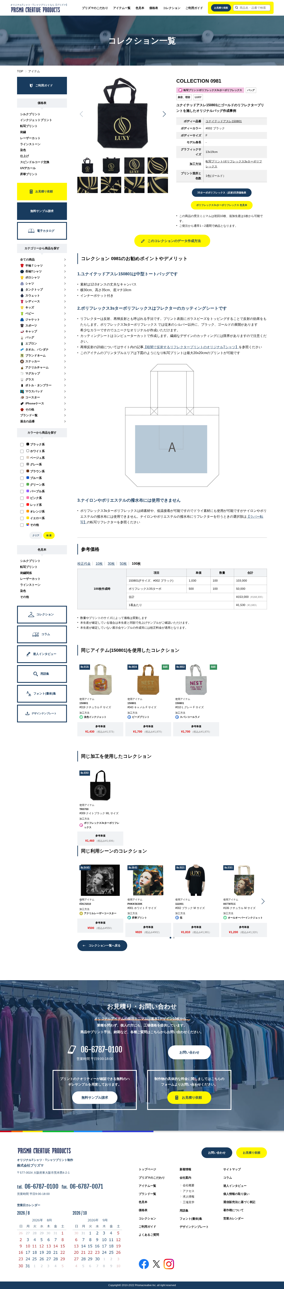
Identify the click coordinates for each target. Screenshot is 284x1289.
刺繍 (23, 132)
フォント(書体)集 (191, 1218)
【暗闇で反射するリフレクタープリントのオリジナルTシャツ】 (191, 347)
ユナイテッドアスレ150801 (224, 121)
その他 (24, 596)
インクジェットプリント (36, 120)
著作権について (233, 1210)
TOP (20, 71)
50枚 (123, 563)
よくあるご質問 (149, 1234)
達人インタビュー (235, 1185)
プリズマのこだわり (95, 8)
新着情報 (185, 1169)
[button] (164, 114)
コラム (227, 1177)
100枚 (136, 563)
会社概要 (188, 1185)
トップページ (147, 1169)
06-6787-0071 (86, 1186)
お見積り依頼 (221, 7)
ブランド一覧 (147, 1194)
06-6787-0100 (101, 1049)
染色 (23, 150)
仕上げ (24, 156)
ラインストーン (30, 144)
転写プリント (29, 126)
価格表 (153, 8)
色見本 (140, 8)
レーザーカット (30, 138)
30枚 (111, 563)
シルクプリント (30, 114)
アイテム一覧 (122, 8)
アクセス (188, 1191)
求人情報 (188, 1196)
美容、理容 (184, 97)
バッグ (251, 90)
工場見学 (188, 1202)
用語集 (184, 1210)
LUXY (198, 97)
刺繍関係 (26, 573)
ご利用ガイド (194, 8)
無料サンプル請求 (94, 1097)
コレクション (171, 8)
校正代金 (84, 563)
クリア (35, 535)
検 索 (49, 535)
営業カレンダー (233, 1218)
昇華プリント (29, 174)
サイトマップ (232, 1169)
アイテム (34, 71)
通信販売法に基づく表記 (239, 1202)
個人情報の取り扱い (236, 1194)
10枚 (99, 563)
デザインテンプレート (194, 1226)
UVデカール (28, 168)
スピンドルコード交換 (34, 162)
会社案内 (185, 1177)
